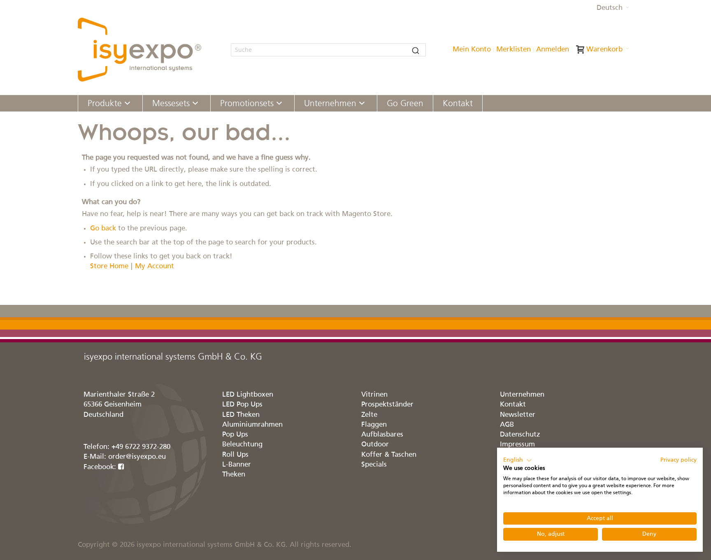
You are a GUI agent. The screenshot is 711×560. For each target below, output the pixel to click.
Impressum (517, 444)
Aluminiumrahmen (252, 424)
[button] (612, 8)
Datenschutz (520, 434)
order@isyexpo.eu (137, 456)
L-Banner (236, 464)
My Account (154, 266)
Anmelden (552, 49)
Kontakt (513, 404)
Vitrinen (374, 394)
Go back (103, 228)
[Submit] (415, 49)
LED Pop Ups (242, 404)
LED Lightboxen (247, 394)
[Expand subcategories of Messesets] (195, 104)
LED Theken (241, 414)
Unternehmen (522, 394)
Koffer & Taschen (388, 454)
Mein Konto (472, 49)
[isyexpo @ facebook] (121, 467)
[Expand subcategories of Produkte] (127, 104)
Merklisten (513, 49)
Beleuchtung (242, 444)
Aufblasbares (382, 434)
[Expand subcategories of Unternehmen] (361, 104)
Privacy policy (678, 460)
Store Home (109, 266)
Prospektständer (387, 404)
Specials (374, 464)
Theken (233, 474)
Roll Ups (235, 454)
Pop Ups (235, 434)
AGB (507, 424)
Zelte (369, 414)
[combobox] (328, 49)
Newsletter (517, 414)
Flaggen (374, 424)
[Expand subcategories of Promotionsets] (279, 104)
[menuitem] (110, 103)
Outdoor (375, 444)
